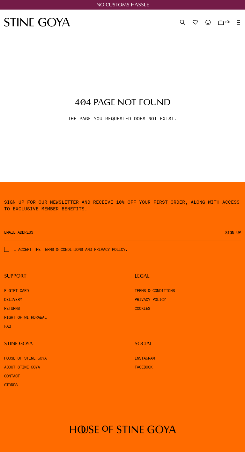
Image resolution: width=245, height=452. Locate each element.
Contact (12, 376)
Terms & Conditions (155, 290)
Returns (12, 308)
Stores (11, 385)
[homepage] (37, 22)
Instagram (145, 358)
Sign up (233, 232)
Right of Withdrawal (25, 317)
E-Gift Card (16, 290)
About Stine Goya (22, 367)
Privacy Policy (150, 299)
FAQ (7, 326)
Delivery (13, 299)
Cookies (142, 308)
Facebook (143, 367)
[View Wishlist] (196, 22)
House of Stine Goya (25, 358)
